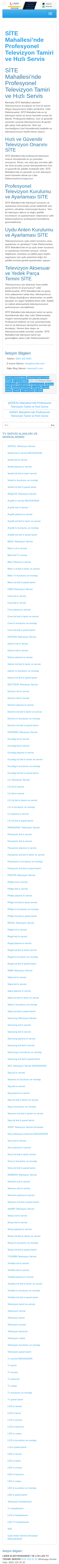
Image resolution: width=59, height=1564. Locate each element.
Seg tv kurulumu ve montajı (22, 1106)
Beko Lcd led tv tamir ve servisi (24, 568)
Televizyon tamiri (16, 1317)
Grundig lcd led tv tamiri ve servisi (25, 759)
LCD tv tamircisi (16, 1426)
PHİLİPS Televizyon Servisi (21, 875)
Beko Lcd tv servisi (17, 548)
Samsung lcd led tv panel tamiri (24, 1059)
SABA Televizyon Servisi (20, 970)
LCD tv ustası (14, 1433)
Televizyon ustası (16, 1338)
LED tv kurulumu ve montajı (22, 1488)
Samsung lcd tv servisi (19, 1025)
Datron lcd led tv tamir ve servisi (24, 664)
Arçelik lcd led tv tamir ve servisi (24, 521)
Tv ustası (12, 1386)
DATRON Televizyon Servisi (22, 637)
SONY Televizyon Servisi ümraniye (25, 1127)
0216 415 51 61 (29, 1559)
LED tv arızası (15, 1467)
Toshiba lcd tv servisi (18, 1263)
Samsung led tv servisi (19, 1031)
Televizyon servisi (17, 1311)
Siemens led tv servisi (19, 1188)
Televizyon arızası (17, 1324)
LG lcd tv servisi (16, 786)
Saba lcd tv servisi (17, 977)
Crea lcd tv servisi (17, 596)
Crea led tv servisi (17, 602)
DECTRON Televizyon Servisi (23, 684)
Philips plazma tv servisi (20, 895)
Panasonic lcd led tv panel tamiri (24, 868)
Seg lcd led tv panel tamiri (21, 1120)
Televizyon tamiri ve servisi (21, 1304)
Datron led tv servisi (18, 650)
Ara (52, 425)
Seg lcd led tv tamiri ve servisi (23, 1100)
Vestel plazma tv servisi (20, 466)
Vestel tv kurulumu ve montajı (23, 480)
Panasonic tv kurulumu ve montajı (25, 861)
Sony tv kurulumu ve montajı (22, 1161)
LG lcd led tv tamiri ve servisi (22, 800)
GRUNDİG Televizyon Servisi (22, 732)
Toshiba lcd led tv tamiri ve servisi (25, 1283)
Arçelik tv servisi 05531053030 (23, 500)
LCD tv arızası (15, 1420)
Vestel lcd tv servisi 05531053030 (25, 453)
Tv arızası (13, 1372)
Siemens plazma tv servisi (21, 1195)
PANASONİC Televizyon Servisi (24, 827)
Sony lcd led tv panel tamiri (21, 1168)
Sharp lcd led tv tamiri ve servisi (24, 1236)
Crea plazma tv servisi (19, 609)
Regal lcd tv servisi (17, 929)
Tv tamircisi (13, 1379)
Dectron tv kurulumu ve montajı (24, 718)
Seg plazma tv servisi (19, 1093)
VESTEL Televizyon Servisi (21, 446)
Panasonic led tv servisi (20, 841)
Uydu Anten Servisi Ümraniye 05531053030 (23, 1537)
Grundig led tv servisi (18, 745)
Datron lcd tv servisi (18, 643)
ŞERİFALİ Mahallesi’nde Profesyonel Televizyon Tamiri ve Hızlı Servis (29, 405)
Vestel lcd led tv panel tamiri (22, 487)
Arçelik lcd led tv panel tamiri (22, 534)
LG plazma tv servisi (18, 814)
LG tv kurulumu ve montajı (21, 807)
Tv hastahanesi (15, 1508)
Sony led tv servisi (17, 1140)
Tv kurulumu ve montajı (20, 1392)
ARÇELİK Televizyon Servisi (22, 494)
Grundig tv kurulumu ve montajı (24, 766)
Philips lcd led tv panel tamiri (22, 916)
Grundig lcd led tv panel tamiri (23, 773)
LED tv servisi (15, 1454)
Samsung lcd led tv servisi (21, 1045)
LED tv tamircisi (16, 1474)
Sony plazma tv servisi (19, 1147)
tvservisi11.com (35, 368)
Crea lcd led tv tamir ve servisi (23, 616)
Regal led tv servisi (17, 936)
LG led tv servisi (16, 793)
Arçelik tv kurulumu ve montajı (23, 528)
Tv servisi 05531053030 (20, 1358)
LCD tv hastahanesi (18, 1515)
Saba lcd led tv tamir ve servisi (23, 997)
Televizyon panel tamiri (19, 1351)
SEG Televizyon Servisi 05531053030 (27, 1065)
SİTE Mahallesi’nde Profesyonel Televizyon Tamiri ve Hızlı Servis (29, 46)
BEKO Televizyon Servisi (20, 541)
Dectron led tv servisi (18, 698)
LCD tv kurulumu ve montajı (22, 1440)
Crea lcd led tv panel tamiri (21, 630)
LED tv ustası (14, 1481)
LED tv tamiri (14, 1460)
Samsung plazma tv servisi (21, 1038)
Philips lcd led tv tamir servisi (22, 902)
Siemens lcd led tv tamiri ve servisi (25, 1113)
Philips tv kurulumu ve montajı (23, 909)
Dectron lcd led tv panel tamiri (23, 725)
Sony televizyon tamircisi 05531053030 (28, 1134)
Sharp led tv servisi (17, 1222)
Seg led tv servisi (16, 1086)
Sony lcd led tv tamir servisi (22, 1154)
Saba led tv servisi (17, 984)
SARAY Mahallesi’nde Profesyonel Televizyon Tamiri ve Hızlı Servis (29, 414)
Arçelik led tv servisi (18, 507)
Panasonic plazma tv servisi (22, 848)
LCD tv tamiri (14, 1413)
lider (32, 381)
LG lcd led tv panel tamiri (20, 820)
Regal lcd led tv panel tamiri (22, 963)
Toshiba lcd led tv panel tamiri (23, 1297)
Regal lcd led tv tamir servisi (22, 950)
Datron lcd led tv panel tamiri (22, 677)
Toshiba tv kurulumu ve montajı (24, 1290)
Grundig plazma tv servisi (21, 752)
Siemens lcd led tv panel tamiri (23, 1202)
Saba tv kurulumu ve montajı (22, 1004)
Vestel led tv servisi (17, 459)
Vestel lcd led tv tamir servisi (22, 473)
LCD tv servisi (15, 1406)
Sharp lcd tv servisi (17, 1215)
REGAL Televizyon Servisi (21, 923)
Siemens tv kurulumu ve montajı (24, 1079)
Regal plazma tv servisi (19, 943)
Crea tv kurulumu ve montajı (22, 623)
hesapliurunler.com (35, 363)
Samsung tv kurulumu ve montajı (25, 1052)
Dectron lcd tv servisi (18, 691)
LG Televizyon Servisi (19, 780)
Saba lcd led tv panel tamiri (22, 1011)
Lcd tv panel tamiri (17, 1447)
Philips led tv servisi (18, 888)
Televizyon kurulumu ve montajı (24, 1345)
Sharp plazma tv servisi (20, 1229)
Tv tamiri (12, 1365)
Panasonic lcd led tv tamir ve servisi (26, 854)
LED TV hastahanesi (18, 1522)
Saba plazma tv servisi (19, 991)
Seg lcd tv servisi (16, 1072)
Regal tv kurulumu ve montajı (23, 957)
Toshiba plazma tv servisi (20, 1277)
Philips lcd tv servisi (18, 882)
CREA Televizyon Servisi (20, 589)
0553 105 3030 (23, 358)
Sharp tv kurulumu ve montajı (23, 1243)
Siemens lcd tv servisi (19, 1181)
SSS (10, 1529)
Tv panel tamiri (15, 1399)
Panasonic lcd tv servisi (20, 834)
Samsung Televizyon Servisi (22, 1018)
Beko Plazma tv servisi (19, 562)
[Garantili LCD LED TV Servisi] (29, 5)
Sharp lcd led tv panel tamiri (22, 1249)
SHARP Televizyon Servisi (21, 1208)
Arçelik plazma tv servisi (20, 514)
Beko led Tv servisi (17, 555)
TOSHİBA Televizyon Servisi (22, 1256)
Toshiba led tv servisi (18, 1270)
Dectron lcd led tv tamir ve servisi (25, 711)
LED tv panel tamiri (17, 1494)
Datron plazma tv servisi (20, 657)
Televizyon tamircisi (18, 1331)
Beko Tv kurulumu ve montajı (23, 575)
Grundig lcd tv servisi (18, 739)
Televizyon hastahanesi (20, 1501)
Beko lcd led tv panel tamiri (21, 582)
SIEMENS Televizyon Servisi (22, 1174)
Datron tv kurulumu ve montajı (23, 671)
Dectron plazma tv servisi (21, 705)
